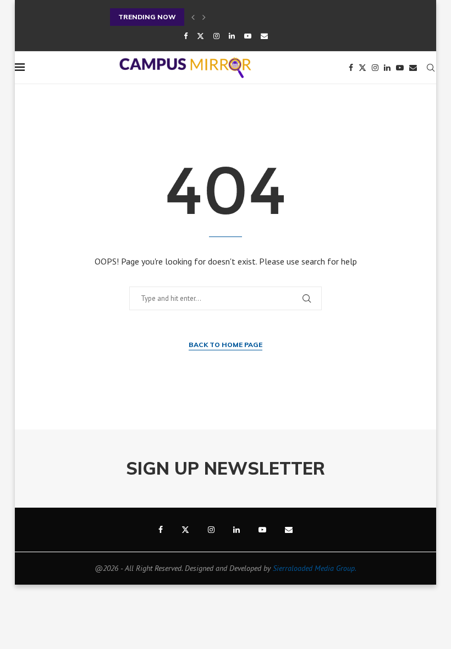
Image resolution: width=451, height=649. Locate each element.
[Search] (430, 68)
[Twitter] (200, 36)
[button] (193, 17)
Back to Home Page (225, 344)
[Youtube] (247, 36)
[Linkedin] (232, 36)
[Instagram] (216, 36)
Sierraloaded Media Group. (314, 568)
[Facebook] (186, 36)
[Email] (264, 36)
